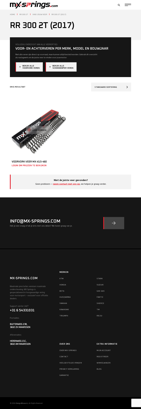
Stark (100, 279)
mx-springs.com (24, 278)
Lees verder (39, 130)
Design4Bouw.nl (22, 403)
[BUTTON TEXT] (113, 223)
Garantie (64, 375)
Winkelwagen (103, 363)
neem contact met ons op (66, 183)
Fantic (100, 297)
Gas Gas (101, 291)
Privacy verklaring (69, 369)
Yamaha (63, 303)
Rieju (99, 316)
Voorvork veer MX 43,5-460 (29, 162)
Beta (61, 291)
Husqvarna (65, 297)
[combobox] (111, 87)
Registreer (102, 357)
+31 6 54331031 (22, 310)
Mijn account (104, 350)
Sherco (100, 303)
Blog (99, 369)
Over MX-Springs (68, 350)
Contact (63, 357)
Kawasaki (64, 310)
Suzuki (100, 285)
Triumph (63, 316)
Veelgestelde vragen (70, 363)
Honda (62, 285)
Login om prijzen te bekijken (29, 166)
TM (98, 310)
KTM (61, 279)
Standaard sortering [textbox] (106, 87)
